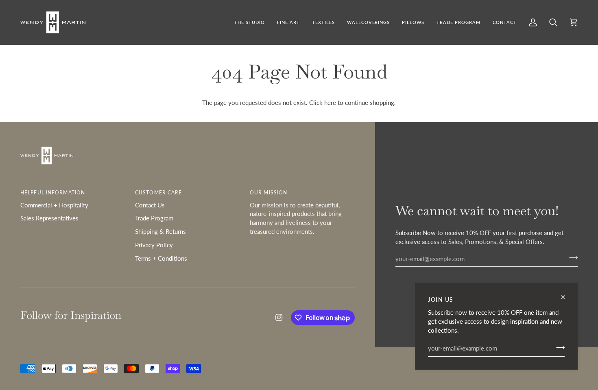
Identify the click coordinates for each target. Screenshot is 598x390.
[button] (288, 22)
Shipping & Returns (160, 231)
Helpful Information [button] (52, 193)
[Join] (558, 347)
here (330, 102)
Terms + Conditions (161, 258)
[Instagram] (279, 317)
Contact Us (150, 205)
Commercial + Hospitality (54, 205)
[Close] (566, 297)
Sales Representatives (49, 218)
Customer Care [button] (158, 193)
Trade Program (154, 218)
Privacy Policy (154, 245)
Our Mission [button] (268, 193)
